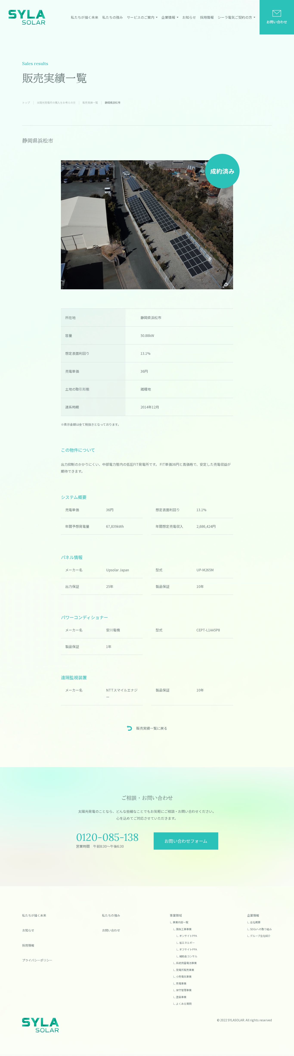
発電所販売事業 (185, 970)
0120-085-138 (107, 837)
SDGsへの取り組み (261, 929)
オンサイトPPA (188, 936)
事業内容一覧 (180, 922)
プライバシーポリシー (37, 960)
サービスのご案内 (140, 17)
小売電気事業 (184, 976)
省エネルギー (187, 942)
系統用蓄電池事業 (186, 963)
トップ (26, 102)
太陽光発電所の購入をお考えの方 (56, 102)
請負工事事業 (184, 929)
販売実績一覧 (90, 102)
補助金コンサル (188, 956)
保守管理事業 (184, 990)
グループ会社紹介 (260, 936)
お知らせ (189, 17)
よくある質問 (184, 1003)
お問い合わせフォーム (185, 841)
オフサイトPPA (188, 949)
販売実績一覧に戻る (151, 728)
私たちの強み (112, 17)
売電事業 (181, 983)
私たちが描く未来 (84, 17)
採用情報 (207, 17)
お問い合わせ (276, 21)
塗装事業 (181, 997)
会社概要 (255, 922)
